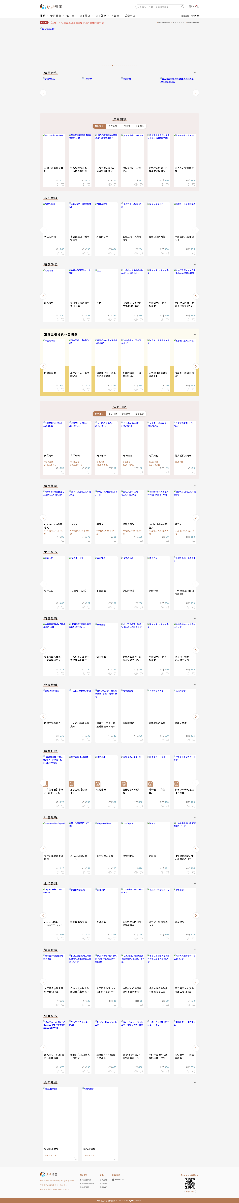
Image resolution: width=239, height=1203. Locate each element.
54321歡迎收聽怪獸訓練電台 (132, 923)
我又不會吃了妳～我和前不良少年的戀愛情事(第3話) (105, 991)
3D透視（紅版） (79, 590)
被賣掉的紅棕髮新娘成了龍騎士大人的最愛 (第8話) (132, 991)
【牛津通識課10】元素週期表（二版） (184, 859)
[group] (119, 47)
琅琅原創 (195, 15)
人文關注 (139, 126)
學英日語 (113, 413)
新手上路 (103, 1179)
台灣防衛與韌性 (157, 236)
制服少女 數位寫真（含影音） (80, 1056)
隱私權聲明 (84, 1187)
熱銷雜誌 (99, 413)
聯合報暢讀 (89, 1149)
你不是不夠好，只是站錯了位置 (184, 658)
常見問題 (103, 1183)
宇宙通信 (101, 590)
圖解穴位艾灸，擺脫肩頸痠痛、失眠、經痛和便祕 (105, 726)
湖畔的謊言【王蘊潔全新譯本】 (132, 374)
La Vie (73, 524)
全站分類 (55, 15)
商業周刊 (49, 455)
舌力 (98, 302)
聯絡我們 (103, 1187)
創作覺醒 (101, 656)
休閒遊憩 (126, 413)
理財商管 (99, 126)
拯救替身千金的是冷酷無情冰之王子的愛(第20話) (158, 991)
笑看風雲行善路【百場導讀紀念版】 (78, 171)
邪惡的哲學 (102, 236)
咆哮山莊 (49, 590)
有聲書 (115, 15)
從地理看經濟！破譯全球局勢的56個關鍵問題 (158, 171)
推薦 (42, 15)
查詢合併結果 (193, 22)
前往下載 (190, 1191)
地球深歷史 (128, 855)
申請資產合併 (179, 22)
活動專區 (129, 15)
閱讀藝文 (139, 413)
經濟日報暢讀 (51, 1149)
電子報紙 (100, 15)
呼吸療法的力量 (157, 723)
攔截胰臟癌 (128, 723)
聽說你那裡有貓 (78, 922)
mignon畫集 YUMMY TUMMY (53, 923)
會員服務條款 (85, 1179)
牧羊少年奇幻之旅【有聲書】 (184, 791)
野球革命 (101, 922)
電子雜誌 (84, 15)
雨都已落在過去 (52, 723)
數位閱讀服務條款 (87, 1183)
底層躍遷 (49, 302)
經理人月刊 (128, 524)
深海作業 (153, 590)
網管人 (100, 524)
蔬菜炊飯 (179, 922)
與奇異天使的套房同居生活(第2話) (184, 990)
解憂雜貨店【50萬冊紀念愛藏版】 (106, 374)
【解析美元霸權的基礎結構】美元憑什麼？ (105, 171)
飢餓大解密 (181, 723)
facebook (119, 1179)
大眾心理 (113, 126)
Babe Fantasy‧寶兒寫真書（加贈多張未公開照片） (132, 1058)
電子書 (70, 15)
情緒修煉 (101, 789)
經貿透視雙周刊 (183, 455)
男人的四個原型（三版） (78, 857)
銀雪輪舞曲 (50, 372)
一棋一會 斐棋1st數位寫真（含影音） (158, 1058)
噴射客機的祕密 (104, 855)
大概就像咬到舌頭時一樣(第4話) (53, 990)
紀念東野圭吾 (164, 22)
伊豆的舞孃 (50, 236)
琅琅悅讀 (185, 15)
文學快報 (126, 126)
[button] (43, 93)
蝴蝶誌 (152, 855)
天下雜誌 (101, 455)
